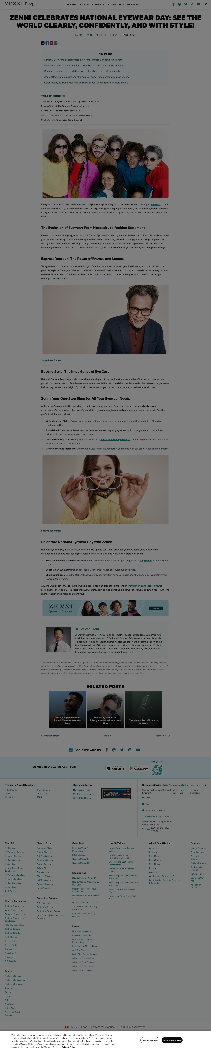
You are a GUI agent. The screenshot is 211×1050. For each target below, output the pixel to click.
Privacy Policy (68, 1047)
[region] (105, 1040)
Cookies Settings (150, 1040)
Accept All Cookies (172, 1040)
